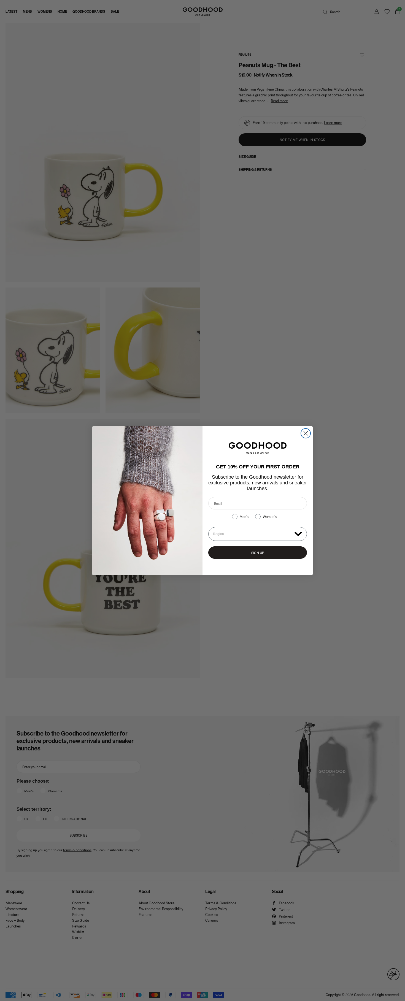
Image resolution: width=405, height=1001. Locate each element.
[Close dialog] (305, 433)
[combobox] (252, 534)
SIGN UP (257, 552)
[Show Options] (298, 533)
